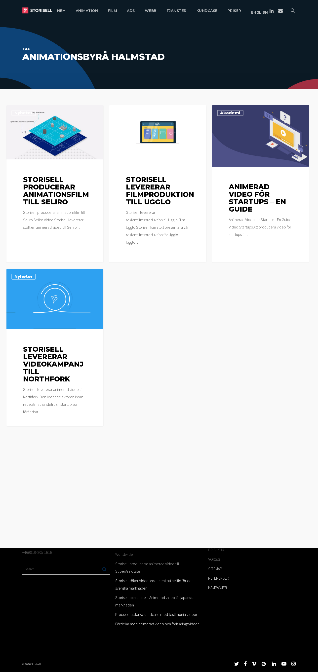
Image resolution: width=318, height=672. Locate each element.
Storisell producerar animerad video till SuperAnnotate (147, 567)
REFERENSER (218, 578)
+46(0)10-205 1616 (37, 552)
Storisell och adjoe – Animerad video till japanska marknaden (155, 601)
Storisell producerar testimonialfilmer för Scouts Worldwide (154, 550)
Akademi (230, 113)
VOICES (214, 559)
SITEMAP (215, 568)
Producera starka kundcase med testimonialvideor (156, 614)
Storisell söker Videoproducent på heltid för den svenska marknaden (154, 584)
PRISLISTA (216, 549)
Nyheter (23, 113)
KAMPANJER (217, 587)
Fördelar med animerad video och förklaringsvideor (157, 623)
